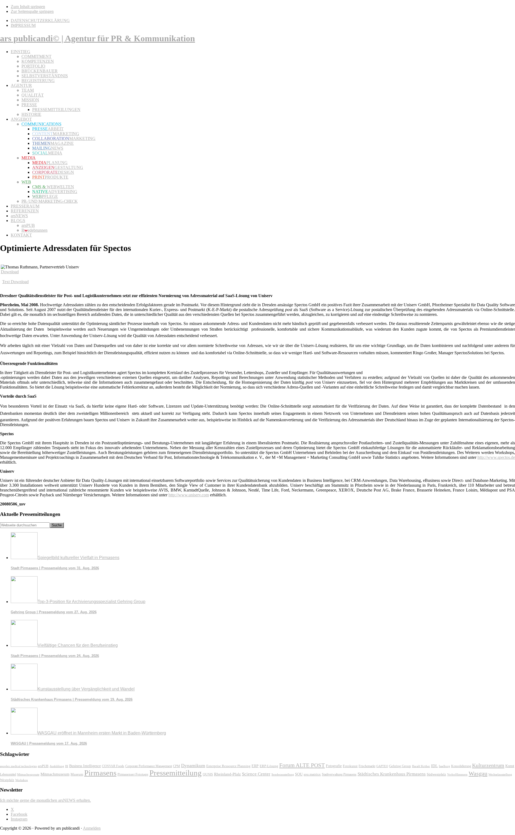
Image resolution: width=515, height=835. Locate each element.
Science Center (256, 774)
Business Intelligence (85, 766)
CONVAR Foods (113, 766)
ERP (255, 766)
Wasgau (478, 773)
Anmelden (92, 828)
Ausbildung (57, 766)
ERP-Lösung (269, 766)
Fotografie (334, 766)
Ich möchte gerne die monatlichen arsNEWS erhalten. (45, 800)
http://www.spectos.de (496, 457)
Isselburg (444, 766)
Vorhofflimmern (457, 774)
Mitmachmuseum (55, 774)
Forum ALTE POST (302, 765)
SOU (299, 774)
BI (66, 766)
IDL (434, 766)
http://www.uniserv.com (188, 495)
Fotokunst (350, 766)
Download (10, 271)
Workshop (21, 780)
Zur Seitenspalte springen (32, 11)
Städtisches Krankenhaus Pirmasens (392, 774)
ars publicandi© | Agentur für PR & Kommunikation (97, 38)
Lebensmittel (8, 774)
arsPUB (43, 766)
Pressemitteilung (175, 773)
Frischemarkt (367, 766)
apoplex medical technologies (18, 766)
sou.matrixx (312, 774)
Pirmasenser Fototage (132, 774)
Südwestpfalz (436, 774)
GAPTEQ (382, 766)
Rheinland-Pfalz (227, 774)
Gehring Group (400, 766)
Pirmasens (100, 773)
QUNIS (208, 774)
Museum (77, 774)
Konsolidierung (461, 766)
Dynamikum (193, 765)
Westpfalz (7, 780)
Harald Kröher (421, 766)
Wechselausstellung (500, 774)
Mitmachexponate (28, 774)
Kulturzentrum (488, 765)
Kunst (509, 766)
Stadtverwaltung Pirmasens (339, 774)
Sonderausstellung (282, 774)
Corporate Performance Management (148, 766)
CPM (176, 766)
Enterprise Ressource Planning (228, 766)
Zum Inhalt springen (28, 6)
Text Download (15, 281)
